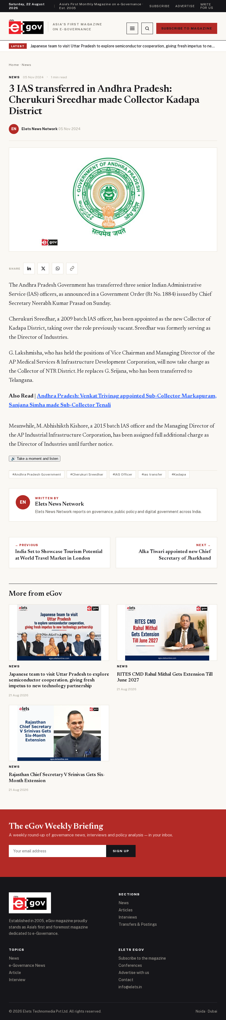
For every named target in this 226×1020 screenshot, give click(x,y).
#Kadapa (179, 474)
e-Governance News (27, 965)
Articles (126, 910)
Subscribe (159, 6)
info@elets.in (130, 987)
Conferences (130, 965)
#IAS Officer (122, 474)
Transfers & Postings (138, 924)
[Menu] (132, 28)
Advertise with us (134, 972)
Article (15, 972)
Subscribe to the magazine (142, 958)
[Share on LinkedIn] (29, 268)
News (26, 65)
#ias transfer (152, 474)
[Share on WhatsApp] (57, 268)
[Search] (147, 28)
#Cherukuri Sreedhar (86, 474)
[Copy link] (72, 268)
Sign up (121, 851)
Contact (126, 980)
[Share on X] (43, 268)
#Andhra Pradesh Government (36, 474)
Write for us (206, 6)
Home (14, 65)
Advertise (185, 6)
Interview (17, 980)
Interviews (128, 917)
